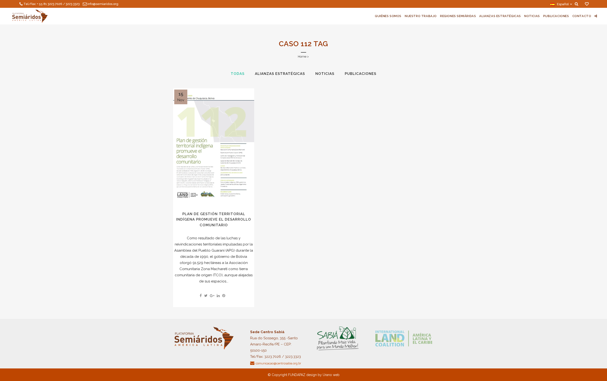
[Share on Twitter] (205, 296)
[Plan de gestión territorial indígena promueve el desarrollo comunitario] (213, 145)
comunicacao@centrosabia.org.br (278, 363)
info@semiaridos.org (102, 4)
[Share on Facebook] (201, 296)
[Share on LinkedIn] (218, 296)
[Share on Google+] (212, 296)
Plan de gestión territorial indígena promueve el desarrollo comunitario (213, 219)
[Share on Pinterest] (223, 296)
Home (302, 56)
